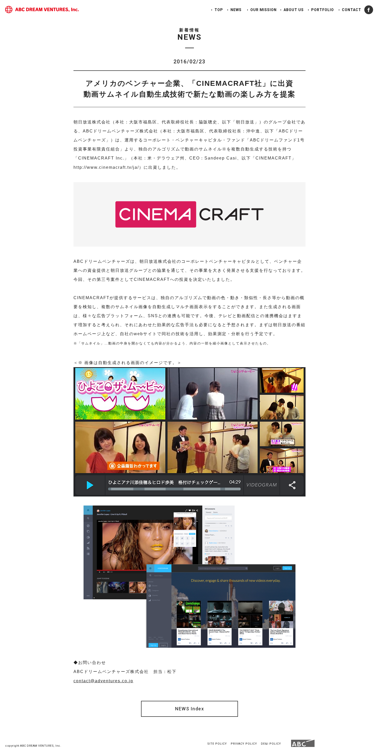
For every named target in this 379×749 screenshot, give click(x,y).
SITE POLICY (217, 743)
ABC (303, 743)
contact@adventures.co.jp (103, 681)
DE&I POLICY (271, 743)
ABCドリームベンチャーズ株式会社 (42, 9)
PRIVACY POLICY (244, 743)
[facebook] (368, 9)
